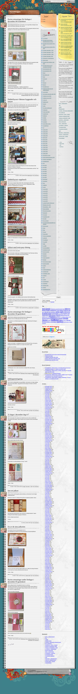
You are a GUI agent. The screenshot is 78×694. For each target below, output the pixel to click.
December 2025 (48, 386)
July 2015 (47, 557)
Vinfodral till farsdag (56, 373)
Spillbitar (55, 320)
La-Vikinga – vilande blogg (64, 119)
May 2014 (47, 577)
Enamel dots (46, 313)
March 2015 (47, 563)
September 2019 (48, 489)
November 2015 (48, 552)
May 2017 (47, 527)
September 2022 (48, 439)
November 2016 (48, 535)
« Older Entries (11, 644)
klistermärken (45, 315)
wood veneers (66, 322)
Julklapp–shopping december (66, 43)
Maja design (52, 315)
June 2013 (47, 592)
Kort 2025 (45, 177)
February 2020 (48, 482)
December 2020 (48, 468)
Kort (31, 95)
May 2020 (47, 478)
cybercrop (45, 100)
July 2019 (47, 492)
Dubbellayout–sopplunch (17, 180)
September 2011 (48, 620)
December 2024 (48, 402)
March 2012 (47, 612)
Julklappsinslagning (15, 379)
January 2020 (48, 483)
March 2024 (47, 415)
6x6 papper (46, 309)
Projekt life (48, 318)
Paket (31, 410)
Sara (60, 130)
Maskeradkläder (46, 208)
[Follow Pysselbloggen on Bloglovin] (48, 337)
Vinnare (44, 287)
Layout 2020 (45, 191)
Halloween (45, 115)
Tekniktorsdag (45, 271)
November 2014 (48, 568)
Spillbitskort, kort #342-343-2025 (67, 47)
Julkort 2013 (45, 129)
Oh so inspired (45, 220)
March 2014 (47, 579)
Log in (61, 142)
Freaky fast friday (46, 111)
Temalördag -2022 (46, 273)
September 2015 (48, 555)
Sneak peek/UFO (46, 257)
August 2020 (47, 474)
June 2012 (47, 608)
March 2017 (47, 530)
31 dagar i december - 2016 (27, 486)
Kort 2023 (45, 173)
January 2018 (48, 516)
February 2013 (48, 597)
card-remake (45, 92)
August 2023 (47, 424)
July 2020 (47, 475)
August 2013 (47, 589)
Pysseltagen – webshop (63, 125)
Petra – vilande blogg (63, 123)
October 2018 (48, 504)
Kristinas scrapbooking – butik (64, 118)
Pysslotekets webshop (63, 129)
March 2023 (47, 431)
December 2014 (48, 567)
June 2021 (47, 460)
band (64, 309)
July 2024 (47, 409)
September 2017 (48, 522)
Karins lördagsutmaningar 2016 (31, 373)
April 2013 (47, 594)
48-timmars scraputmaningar (48, 58)
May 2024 (47, 412)
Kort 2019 (45, 165)
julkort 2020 (45, 143)
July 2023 (47, 426)
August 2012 (47, 605)
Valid (62, 143)
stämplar (68, 320)
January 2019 (48, 500)
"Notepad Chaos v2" (40, 671)
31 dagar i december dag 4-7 (18, 415)
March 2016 (47, 546)
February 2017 (48, 531)
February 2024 (48, 416)
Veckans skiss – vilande (63, 136)
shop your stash (46, 251)
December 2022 (48, 435)
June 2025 (47, 394)
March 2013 (47, 596)
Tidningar (44, 275)
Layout (44, 187)
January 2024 (48, 418)
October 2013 (48, 586)
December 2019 (48, 485)
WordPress (61, 146)
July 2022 (47, 442)
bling (67, 309)
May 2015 (47, 560)
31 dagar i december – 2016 (48, 54)
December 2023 (48, 419)
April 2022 (47, 446)
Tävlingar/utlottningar (47, 269)
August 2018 (47, 507)
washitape (60, 322)
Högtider (44, 117)
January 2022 (48, 450)
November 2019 (48, 486)
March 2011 (47, 629)
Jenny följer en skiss (47, 123)
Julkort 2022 (45, 147)
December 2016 (48, 534)
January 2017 (48, 533)
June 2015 (47, 559)
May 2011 (47, 626)
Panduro (52, 317)
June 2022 (47, 444)
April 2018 (47, 512)
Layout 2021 (45, 193)
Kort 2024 (45, 175)
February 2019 (48, 498)
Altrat (44, 76)
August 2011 (47, 622)
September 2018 (48, 505)
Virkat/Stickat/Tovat (46, 289)
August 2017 (47, 523)
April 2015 (47, 561)
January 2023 (48, 434)
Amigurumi (45, 78)
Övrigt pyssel (45, 226)
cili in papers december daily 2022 (49, 94)
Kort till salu (45, 179)
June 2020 (47, 476)
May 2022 (47, 445)
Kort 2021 (45, 169)
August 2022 (47, 441)
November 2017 (48, 519)
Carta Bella (60, 310)
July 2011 (47, 623)
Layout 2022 (45, 195)
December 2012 (48, 600)
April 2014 (47, 578)
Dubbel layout (29, 175)
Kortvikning (30, 640)
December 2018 (48, 501)
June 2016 (47, 542)
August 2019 (47, 490)
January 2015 (48, 566)
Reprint (53, 318)
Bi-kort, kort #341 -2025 (66, 50)
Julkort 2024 (45, 151)
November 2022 (48, 437)
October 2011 (48, 619)
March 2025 (47, 398)
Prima (43, 318)
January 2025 (48, 401)
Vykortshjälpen (61, 138)
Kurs (44, 183)
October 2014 (48, 570)
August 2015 (47, 556)
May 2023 (47, 428)
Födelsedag (26, 93)
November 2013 (48, 585)
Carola (60, 107)
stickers (64, 320)
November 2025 (48, 387)
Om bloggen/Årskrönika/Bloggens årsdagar (49, 223)
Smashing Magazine (70, 671)
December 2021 (48, 452)
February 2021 (48, 465)
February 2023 (48, 433)
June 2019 (47, 493)
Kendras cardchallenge (47, 159)
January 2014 (48, 582)
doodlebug (53, 312)
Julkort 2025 (45, 153)
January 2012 (48, 615)
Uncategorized (45, 281)
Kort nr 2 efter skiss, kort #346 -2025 (66, 32)
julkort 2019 (45, 141)
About (44, 21)
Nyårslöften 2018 (46, 216)
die (69, 310)
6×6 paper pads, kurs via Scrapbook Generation (47, 66)
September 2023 (48, 423)
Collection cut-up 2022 (47, 98)
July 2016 (47, 541)
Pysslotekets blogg (62, 127)
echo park (59, 312)
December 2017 (48, 518)
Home (44, 19)
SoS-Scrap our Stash (47, 261)
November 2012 (48, 601)
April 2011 (47, 627)
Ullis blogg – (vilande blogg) (64, 132)
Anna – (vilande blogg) (63, 103)
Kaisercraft (66, 313)
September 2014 (48, 571)
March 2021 (47, 464)
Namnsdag (45, 212)
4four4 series (45, 60)
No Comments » (36, 95)
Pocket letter (45, 234)
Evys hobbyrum (62, 112)
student (44, 265)
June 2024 (47, 411)
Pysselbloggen (15, 12)
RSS (25, 673)
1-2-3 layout (45, 38)
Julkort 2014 (45, 131)
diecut (43, 312)
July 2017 (47, 524)
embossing (66, 312)
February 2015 (48, 564)
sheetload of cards (46, 249)
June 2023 (47, 427)
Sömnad (44, 259)
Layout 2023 (45, 197)
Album (44, 72)
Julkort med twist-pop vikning (19, 247)
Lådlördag (45, 185)
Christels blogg (61, 108)
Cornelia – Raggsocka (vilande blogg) (66, 110)
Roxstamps (59, 318)
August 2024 (47, 408)
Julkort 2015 (45, 133)
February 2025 (48, 400)
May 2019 (47, 494)
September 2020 (48, 472)
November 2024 (48, 404)
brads (48, 310)
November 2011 (48, 618)
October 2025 (48, 389)
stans (61, 320)
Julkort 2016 (31, 307)
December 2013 (48, 583)
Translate (52, 301)
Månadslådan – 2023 (47, 206)
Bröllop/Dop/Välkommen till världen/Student (48, 89)
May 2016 (47, 544)
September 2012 (48, 604)
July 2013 (47, 590)
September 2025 (48, 390)
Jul (27, 307)
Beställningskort (46, 86)
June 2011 (47, 624)
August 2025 (47, 391)
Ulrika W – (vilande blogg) (63, 134)
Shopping (44, 253)
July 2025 (47, 393)
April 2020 (47, 479)
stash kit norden (46, 263)
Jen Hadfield (61, 313)
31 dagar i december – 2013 (48, 50)
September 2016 (48, 538)
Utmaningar (45, 283)
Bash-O (44, 84)
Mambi (58, 315)
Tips (44, 277)
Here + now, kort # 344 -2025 (66, 40)
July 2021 (47, 459)
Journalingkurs (46, 125)
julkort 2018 (45, 139)
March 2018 (47, 513)
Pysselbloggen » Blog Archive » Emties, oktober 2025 (56, 374)
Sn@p (49, 320)
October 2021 (48, 455)
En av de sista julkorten (16, 527)
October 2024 (48, 405)
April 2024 (47, 413)
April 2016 (47, 545)
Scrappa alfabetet (46, 247)
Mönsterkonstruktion (47, 210)
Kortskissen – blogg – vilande (64, 114)
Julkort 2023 (45, 149)
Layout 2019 (45, 189)
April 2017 (47, 529)
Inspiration (45, 121)
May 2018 (47, 511)
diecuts (46, 312)
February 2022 (48, 449)
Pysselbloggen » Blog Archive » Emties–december (55, 370)
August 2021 (47, 457)
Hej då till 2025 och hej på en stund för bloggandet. (67, 20)
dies (49, 312)
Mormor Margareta (62, 121)
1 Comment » (36, 307)
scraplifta (44, 245)
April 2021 (47, 463)
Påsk (44, 230)
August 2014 (47, 572)
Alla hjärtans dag (46, 74)
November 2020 (48, 470)
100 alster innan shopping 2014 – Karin (49, 48)
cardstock (53, 310)
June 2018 (47, 509)
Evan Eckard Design (69, 674)
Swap (44, 267)
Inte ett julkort (13, 491)
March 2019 (47, 497)
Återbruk (44, 82)
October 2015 (48, 553)
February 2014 (48, 581)
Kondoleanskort (46, 161)
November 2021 (48, 453)
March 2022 (47, 448)
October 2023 (48, 422)
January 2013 (48, 598)
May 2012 (47, 609)
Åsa (59, 105)
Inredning (44, 119)
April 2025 (47, 397)
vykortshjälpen (53, 322)
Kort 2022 (45, 171)
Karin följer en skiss (32, 93)
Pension (44, 232)
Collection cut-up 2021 (47, 96)
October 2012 (48, 603)
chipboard (65, 310)
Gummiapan (54, 313)
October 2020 (48, 471)
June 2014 (47, 575)
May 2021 (47, 461)
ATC (44, 80)
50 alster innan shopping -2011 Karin (48, 63)
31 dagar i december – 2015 (48, 52)
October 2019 (48, 487)
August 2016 (47, 540)
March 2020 (47, 481)
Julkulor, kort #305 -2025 (60, 369)
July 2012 (47, 607)
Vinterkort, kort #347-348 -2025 (66, 28)
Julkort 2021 (45, 145)
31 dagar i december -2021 (48, 56)
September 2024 (48, 407)
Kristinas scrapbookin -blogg (64, 116)
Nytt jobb (44, 218)
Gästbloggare (45, 113)
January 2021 (48, 467)
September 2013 (48, 587)
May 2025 (47, 396)
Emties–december (66, 25)
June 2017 (47, 526)
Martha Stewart (64, 315)
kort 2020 (45, 167)
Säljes (44, 243)
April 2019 (47, 496)
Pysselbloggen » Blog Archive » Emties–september (55, 377)
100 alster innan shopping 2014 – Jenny (49, 44)
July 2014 (47, 574)
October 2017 (48, 520)
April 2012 (47, 611)
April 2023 (47, 430)
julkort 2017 (45, 137)
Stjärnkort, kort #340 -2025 (66, 53)
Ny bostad (45, 214)
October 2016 (48, 537)
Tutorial (44, 279)
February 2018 (48, 515)
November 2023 (48, 420)
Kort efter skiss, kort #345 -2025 (67, 36)
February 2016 (48, 548)
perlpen (58, 316)
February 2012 (48, 614)
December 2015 (48, 550)
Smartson (45, 255)
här (20, 514)
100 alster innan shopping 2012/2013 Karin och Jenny (48, 41)
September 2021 (48, 456)
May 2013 (47, 593)
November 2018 (48, 503)
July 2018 (47, 508)
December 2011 (48, 616)
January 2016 (48, 549)
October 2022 (48, 438)
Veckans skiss (45, 285)
